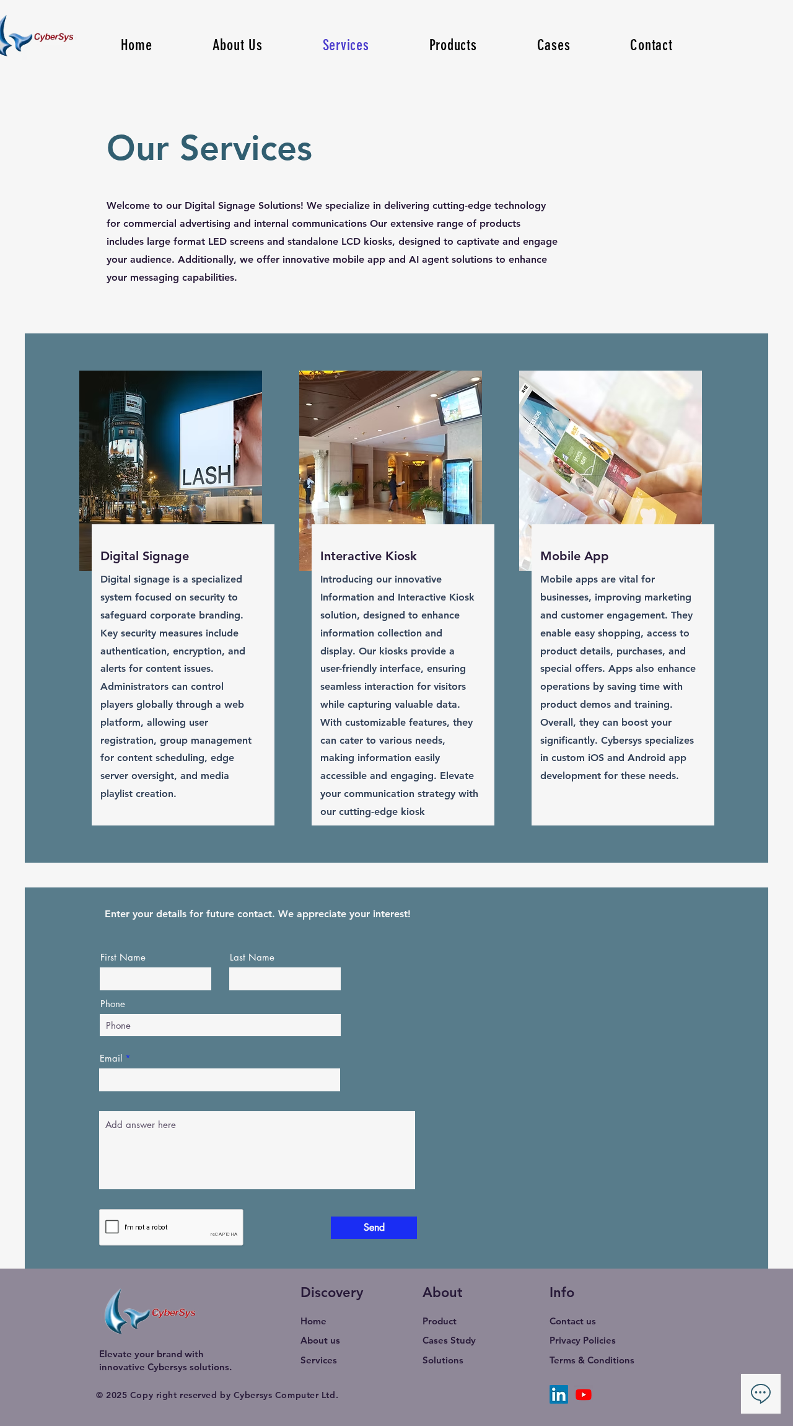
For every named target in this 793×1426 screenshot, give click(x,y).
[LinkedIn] (559, 1394)
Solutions (443, 1360)
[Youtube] (583, 1394)
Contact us (573, 1321)
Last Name (252, 957)
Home (313, 1321)
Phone (112, 1003)
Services (318, 1360)
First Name (123, 957)
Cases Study (449, 1340)
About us (320, 1340)
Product (440, 1321)
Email (111, 1058)
